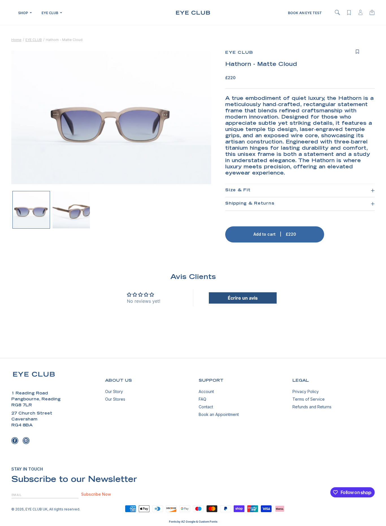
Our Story (114, 391)
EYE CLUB (33, 40)
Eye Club (50, 13)
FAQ (202, 399)
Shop (23, 13)
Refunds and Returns (311, 406)
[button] (337, 12)
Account (206, 391)
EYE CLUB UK (36, 509)
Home (16, 40)
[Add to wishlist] (357, 51)
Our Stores (115, 399)
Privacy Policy (305, 391)
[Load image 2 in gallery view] (71, 209)
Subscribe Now (96, 494)
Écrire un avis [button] (243, 298)
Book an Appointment (219, 414)
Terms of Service (308, 399)
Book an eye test (305, 13)
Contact (206, 406)
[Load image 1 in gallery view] (31, 209)
